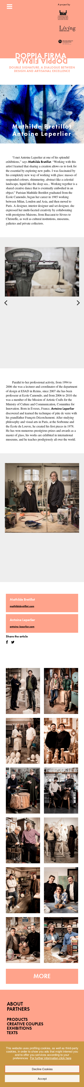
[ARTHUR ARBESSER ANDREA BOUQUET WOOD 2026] (61, 691)
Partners (18, 1009)
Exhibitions (19, 1028)
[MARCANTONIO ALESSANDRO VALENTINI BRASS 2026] (61, 791)
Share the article (17, 636)
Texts (12, 1033)
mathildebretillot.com (22, 606)
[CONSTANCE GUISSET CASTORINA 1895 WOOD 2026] (61, 741)
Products (17, 1019)
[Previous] (6, 302)
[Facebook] (7, 642)
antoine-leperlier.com (22, 626)
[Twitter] (12, 642)
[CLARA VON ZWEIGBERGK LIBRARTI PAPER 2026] (61, 940)
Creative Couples (25, 1024)
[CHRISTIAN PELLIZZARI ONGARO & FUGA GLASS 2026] (23, 890)
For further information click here (50, 1058)
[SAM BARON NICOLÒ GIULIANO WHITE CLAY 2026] (23, 741)
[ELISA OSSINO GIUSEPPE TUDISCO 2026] (61, 840)
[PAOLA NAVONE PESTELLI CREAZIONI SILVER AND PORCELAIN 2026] (23, 840)
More (42, 976)
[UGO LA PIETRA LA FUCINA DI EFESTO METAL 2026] (23, 791)
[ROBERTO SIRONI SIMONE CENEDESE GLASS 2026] (23, 940)
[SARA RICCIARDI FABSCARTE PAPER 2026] (61, 890)
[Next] (77, 302)
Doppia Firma (42, 60)
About (15, 1004)
